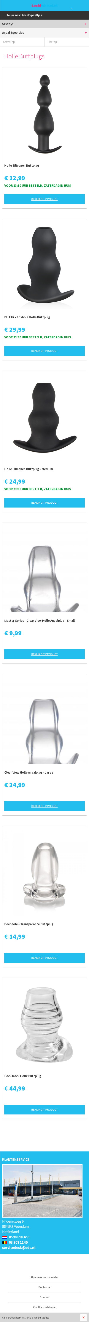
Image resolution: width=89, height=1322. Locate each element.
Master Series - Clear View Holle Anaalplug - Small (39, 620)
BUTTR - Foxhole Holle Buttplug (27, 317)
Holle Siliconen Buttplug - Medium (28, 469)
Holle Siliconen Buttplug (21, 165)
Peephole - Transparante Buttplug (28, 924)
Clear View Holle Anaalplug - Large (28, 772)
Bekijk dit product (44, 199)
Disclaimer (44, 1287)
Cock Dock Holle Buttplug (22, 1076)
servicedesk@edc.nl (18, 1247)
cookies (45, 1317)
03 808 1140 (18, 1242)
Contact (44, 1297)
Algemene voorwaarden (45, 1277)
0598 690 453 (19, 1237)
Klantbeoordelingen (44, 1307)
